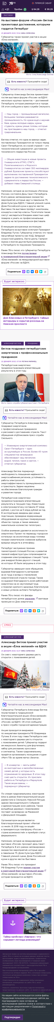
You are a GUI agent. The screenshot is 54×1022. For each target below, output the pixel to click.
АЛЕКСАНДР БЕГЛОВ (12, 343)
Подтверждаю (12, 1017)
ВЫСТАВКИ (8, 15)
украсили (30, 599)
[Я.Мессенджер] (40, 271)
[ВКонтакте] (32, 271)
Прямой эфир (43, 3)
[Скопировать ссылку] (45, 271)
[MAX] (23, 271)
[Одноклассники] (36, 271)
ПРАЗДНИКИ (32, 343)
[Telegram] (28, 271)
